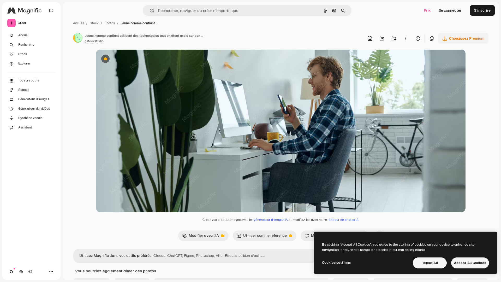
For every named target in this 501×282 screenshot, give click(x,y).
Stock (94, 23)
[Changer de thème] (30, 271)
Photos (109, 23)
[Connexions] (11, 271)
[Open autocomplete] (150, 11)
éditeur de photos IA (344, 220)
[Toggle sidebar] (51, 10)
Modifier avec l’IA (200, 237)
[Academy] (21, 271)
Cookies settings (336, 262)
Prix (427, 10)
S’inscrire (482, 10)
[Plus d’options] (406, 38)
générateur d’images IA (271, 220)
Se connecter (450, 10)
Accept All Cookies (470, 263)
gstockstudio (94, 41)
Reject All (429, 263)
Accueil (78, 23)
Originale (130, 59)
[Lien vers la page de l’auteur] (77, 38)
